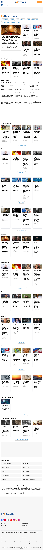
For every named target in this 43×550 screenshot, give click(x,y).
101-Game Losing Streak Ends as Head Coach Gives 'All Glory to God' (35, 102)
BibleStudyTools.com (5, 535)
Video (18, 19)
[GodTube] (19, 520)
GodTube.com (25, 535)
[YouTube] (11, 520)
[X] (8, 520)
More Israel (21, 393)
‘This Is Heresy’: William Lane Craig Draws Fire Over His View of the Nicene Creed (35, 91)
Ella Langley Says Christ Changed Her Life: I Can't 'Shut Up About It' (35, 96)
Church (28, 19)
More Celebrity (21, 172)
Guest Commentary (6, 475)
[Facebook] (2, 520)
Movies (8, 22)
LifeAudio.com (4, 539)
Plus (5, 5)
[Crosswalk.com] (19, 2)
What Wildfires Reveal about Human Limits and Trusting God (21, 96)
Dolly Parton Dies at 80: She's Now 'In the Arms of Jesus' (7, 90)
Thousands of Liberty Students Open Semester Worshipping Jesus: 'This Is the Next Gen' (7, 96)
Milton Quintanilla (5, 467)
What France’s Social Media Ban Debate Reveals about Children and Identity (21, 102)
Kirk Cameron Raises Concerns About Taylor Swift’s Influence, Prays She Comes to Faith (7, 102)
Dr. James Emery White (6, 463)
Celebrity (12, 19)
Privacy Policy (24, 525)
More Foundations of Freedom (21, 439)
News (41, 5)
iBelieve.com (3, 537)
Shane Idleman (26, 467)
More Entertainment (22, 288)
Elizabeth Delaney (26, 475)
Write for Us (24, 527)
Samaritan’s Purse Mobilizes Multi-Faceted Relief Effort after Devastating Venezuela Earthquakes (35, 84)
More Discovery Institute (21, 414)
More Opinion (21, 230)
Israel (19, 22)
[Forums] (16, 520)
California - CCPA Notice (6, 529)
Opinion (23, 19)
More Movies (21, 342)
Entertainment (35, 19)
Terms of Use (3, 527)
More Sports (21, 313)
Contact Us (3, 525)
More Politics (21, 369)
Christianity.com (25, 537)
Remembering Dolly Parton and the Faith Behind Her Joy (21, 83)
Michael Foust (25, 463)
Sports (3, 22)
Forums (11, 5)
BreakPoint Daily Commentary (29, 479)
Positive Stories (5, 19)
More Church (21, 258)
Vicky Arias (4, 479)
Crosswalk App (25, 523)
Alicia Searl (4, 471)
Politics (13, 22)
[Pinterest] (5, 520)
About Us (3, 523)
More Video (21, 202)
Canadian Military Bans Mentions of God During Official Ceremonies (21, 91)
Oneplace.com (25, 539)
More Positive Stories (21, 145)
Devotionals (24, 5)
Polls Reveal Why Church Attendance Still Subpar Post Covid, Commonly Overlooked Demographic (7, 84)
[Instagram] (13, 520)
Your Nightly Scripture (34, 5)
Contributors (5, 460)
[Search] (1, 5)
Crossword (17, 5)
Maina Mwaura (26, 471)
